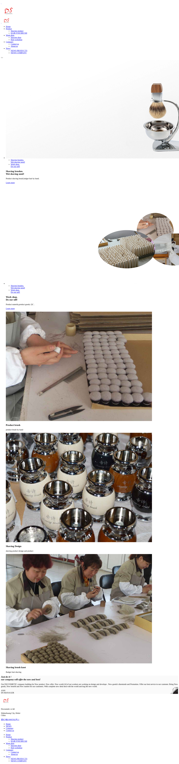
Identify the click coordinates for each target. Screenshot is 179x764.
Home (8, 27)
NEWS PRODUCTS (19, 51)
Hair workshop (16, 40)
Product (9, 29)
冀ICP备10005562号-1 (10, 720)
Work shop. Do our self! (15, 165)
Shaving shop (16, 37)
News (8, 48)
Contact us (15, 44)
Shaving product (17, 31)
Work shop (10, 35)
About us (14, 46)
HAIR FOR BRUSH (19, 33)
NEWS (8, 726)
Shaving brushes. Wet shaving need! (18, 161)
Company (9, 42)
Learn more (10, 183)
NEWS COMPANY (19, 53)
